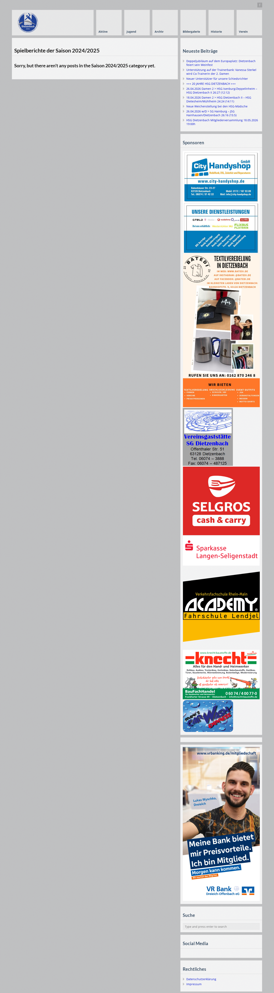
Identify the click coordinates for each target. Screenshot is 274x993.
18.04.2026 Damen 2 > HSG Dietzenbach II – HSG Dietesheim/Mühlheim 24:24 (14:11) (218, 99)
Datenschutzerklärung (201, 979)
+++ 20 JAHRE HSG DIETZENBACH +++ (211, 84)
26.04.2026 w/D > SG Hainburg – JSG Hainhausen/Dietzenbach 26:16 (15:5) (211, 113)
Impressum (194, 984)
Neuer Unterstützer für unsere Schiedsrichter (217, 79)
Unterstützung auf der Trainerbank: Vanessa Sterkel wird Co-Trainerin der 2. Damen (221, 72)
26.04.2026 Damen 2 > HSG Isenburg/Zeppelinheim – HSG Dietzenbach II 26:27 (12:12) (221, 90)
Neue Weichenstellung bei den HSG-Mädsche (217, 106)
